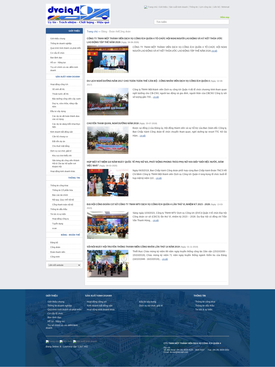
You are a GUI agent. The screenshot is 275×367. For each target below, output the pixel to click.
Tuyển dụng (57, 223)
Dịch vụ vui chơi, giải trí (60, 151)
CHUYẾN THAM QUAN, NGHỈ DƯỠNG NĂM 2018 (113, 123)
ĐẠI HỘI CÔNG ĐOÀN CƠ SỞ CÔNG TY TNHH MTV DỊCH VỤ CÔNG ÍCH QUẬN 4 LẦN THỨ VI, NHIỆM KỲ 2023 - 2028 (148, 204)
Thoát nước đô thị (60, 94)
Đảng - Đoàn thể (110, 31)
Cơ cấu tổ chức (57, 53)
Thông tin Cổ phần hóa (62, 190)
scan (54, 228)
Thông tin (193, 7)
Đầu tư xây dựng (58, 111)
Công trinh (55, 257)
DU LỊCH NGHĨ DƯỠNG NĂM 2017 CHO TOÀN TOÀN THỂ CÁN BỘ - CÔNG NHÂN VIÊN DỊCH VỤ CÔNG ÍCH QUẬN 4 (148, 81)
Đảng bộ (54, 242)
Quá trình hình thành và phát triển (65, 48)
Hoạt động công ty (60, 219)
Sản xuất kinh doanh (178, 7)
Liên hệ (216, 7)
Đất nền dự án (58, 141)
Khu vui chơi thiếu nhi (61, 155)
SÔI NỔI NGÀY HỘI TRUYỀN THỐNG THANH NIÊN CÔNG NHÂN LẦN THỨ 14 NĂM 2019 (133, 246)
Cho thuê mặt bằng (60, 146)
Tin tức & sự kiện (58, 214)
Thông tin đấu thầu (58, 209)
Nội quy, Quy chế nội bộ (63, 200)
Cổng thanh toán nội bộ (62, 204)
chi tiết (214, 51)
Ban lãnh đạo (56, 57)
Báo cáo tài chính (60, 195)
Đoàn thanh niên (57, 252)
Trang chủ (152, 7)
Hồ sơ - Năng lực (58, 62)
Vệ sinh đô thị (58, 89)
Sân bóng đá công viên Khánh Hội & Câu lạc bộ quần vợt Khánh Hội (65, 163)
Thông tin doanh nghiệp (60, 43)
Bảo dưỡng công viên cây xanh (66, 99)
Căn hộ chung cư (60, 136)
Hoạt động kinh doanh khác (62, 171)
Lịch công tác (205, 7)
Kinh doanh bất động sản (61, 132)
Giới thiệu (163, 7)
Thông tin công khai (59, 185)
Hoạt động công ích (59, 84)
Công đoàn (55, 247)
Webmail (225, 7)
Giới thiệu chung (57, 38)
